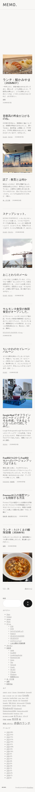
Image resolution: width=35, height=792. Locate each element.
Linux (12, 660)
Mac (11, 662)
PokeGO (13, 633)
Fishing (9, 617)
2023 (8, 739)
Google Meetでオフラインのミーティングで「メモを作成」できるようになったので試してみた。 (17, 421)
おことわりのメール (15, 275)
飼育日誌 (9, 684)
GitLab (20, 695)
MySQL (10, 700)
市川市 (15, 719)
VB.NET (12, 669)
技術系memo (12, 516)
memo (10, 137)
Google (25, 695)
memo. (10, 5)
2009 (8, 773)
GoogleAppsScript (16, 655)
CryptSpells (8, 695)
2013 (8, 763)
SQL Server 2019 (21, 703)
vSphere (24, 705)
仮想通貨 (9, 719)
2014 (8, 761)
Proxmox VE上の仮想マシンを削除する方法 (16, 496)
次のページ (28, 588)
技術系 (12, 482)
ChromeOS (29, 692)
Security (5, 703)
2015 (8, 758)
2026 (8, 732)
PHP (19, 700)
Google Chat (6, 698)
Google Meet (13, 698)
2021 (8, 744)
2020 (8, 746)
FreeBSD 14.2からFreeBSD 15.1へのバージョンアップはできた (17, 461)
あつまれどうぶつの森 (8, 716)
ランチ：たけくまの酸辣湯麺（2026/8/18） (16, 531)
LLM (27, 698)
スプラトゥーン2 (15, 641)
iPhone (23, 698)
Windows (13, 674)
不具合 (4, 719)
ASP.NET (9, 692)
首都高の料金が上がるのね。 (16, 117)
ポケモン (9, 645)
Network (13, 665)
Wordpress (17, 713)
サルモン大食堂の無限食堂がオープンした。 (16, 310)
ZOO (21, 713)
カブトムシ (18, 716)
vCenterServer (7, 705)
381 (8, 588)
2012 (8, 766)
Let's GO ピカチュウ (16, 631)
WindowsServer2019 (22, 711)
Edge (13, 695)
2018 (8, 751)
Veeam (14, 705)
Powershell (24, 700)
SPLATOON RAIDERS (10, 332)
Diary (5, 137)
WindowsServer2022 (8, 713)
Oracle (12, 667)
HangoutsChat (15, 657)
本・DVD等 (6, 200)
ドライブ (25, 716)
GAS (16, 695)
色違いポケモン (8, 723)
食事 (4, 99)
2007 (8, 778)
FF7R (12, 629)
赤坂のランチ (22, 723)
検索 (4, 598)
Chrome (14, 692)
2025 (8, 734)
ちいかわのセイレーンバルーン (16, 350)
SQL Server (12, 703)
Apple (12, 650)
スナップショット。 (15, 214)
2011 (8, 768)
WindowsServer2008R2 (9, 711)
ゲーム (20, 332)
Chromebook (21, 692)
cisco (4, 695)
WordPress (30, 787)
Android (5, 692)
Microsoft (5, 700)
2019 (8, 749)
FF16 (11, 626)
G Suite (19, 698)
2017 (8, 754)
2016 (8, 756)
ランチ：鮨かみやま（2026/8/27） (17, 81)
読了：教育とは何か (15, 179)
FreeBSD (6, 482)
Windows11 (18, 708)
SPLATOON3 (14, 638)
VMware (13, 672)
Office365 (15, 700)
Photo (10, 232)
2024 (8, 737)
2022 (8, 742)
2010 (8, 770)
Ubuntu (28, 703)
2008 (8, 775)
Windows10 (8, 708)
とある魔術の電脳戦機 (17, 643)
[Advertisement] (17, 33)
